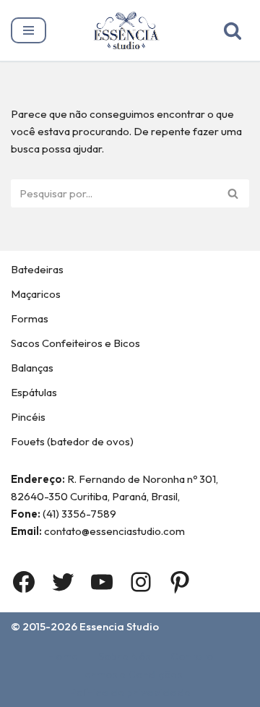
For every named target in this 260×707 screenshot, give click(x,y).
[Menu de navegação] (28, 30)
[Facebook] (24, 582)
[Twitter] (63, 582)
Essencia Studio (119, 626)
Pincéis (28, 417)
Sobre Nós (124, 656)
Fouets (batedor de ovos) (72, 441)
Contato (191, 656)
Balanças (32, 367)
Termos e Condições (130, 674)
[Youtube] (102, 582)
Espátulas (34, 392)
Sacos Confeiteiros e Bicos (75, 343)
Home (63, 656)
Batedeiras (37, 269)
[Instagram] (141, 582)
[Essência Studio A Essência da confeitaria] (130, 30)
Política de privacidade (130, 692)
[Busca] (232, 30)
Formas (29, 318)
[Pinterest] (180, 582)
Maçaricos (36, 294)
